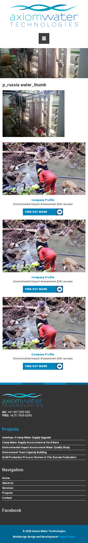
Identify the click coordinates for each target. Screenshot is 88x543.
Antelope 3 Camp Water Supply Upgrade (26, 437)
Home (6, 478)
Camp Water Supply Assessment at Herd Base (30, 442)
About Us (7, 483)
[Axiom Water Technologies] (44, 15)
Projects (10, 429)
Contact (7, 497)
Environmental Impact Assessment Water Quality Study (36, 447)
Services (7, 488)
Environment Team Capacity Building (24, 452)
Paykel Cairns (67, 536)
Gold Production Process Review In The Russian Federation (39, 457)
